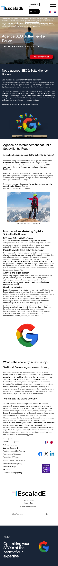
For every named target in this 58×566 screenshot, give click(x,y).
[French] (49, 11)
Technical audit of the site (37, 167)
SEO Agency (7, 439)
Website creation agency (12, 463)
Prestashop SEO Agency (12, 457)
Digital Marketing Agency (12, 472)
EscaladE (34, 506)
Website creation (25, 165)
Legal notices (29, 503)
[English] (54, 11)
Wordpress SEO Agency (12, 454)
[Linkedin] (52, 454)
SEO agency (21, 188)
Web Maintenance (10, 445)
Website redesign (9, 466)
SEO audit (15, 104)
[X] (46, 454)
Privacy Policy (29, 501)
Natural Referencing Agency (14, 460)
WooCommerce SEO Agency (14, 451)
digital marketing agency (43, 175)
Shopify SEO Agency (10, 442)
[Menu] (53, 4)
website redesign (38, 165)
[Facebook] (40, 454)
